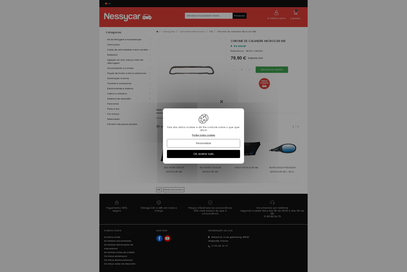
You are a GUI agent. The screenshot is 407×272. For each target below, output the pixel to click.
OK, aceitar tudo (203, 154)
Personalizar (203, 143)
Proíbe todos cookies (203, 135)
